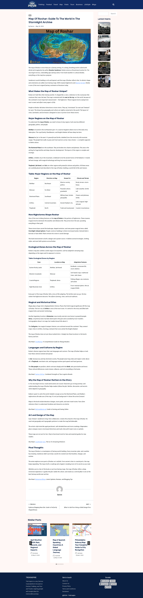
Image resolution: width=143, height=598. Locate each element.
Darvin (36, 553)
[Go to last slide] (30, 543)
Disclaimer (65, 591)
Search (113, 14)
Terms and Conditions (69, 589)
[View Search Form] (113, 4)
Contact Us (65, 583)
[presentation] (37, 529)
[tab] (56, 564)
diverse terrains (80, 83)
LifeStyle (87, 4)
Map (61, 4)
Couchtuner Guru (40, 442)
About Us (65, 581)
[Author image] (32, 553)
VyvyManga (38, 342)
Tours (72, 4)
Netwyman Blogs (40, 479)
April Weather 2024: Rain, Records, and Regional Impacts (36, 545)
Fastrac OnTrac (39, 374)
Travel (55, 4)
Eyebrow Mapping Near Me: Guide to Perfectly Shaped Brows (43, 507)
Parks (66, 4)
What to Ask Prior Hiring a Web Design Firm (77, 506)
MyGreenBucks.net (41, 409)
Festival (49, 4)
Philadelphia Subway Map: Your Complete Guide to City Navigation (81, 545)
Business (79, 4)
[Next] (88, 543)
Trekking (41, 4)
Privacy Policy (66, 586)
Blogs (94, 4)
